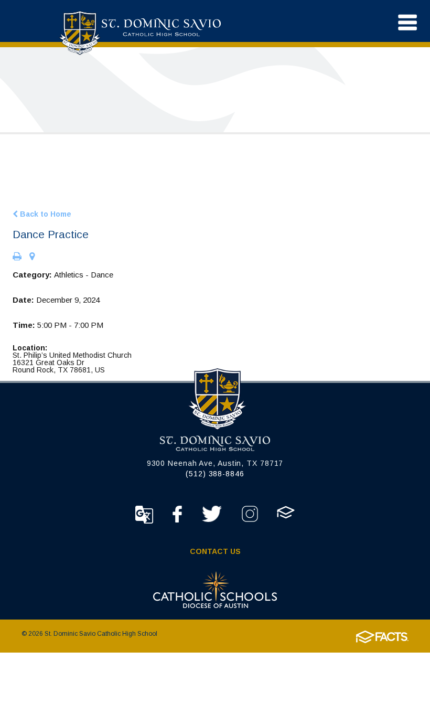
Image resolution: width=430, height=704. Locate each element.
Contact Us (215, 551)
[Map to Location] (32, 257)
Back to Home (44, 214)
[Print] (17, 257)
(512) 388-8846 (215, 474)
